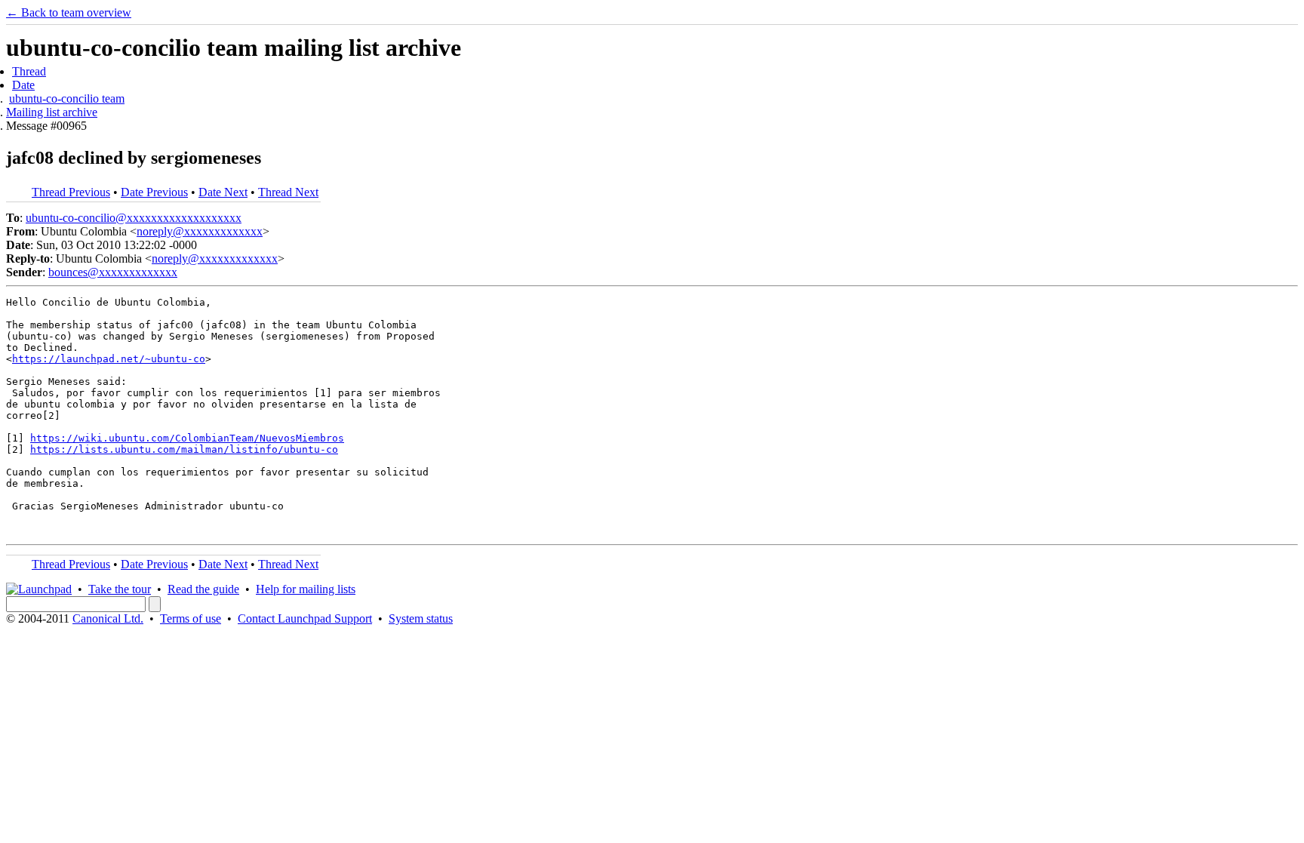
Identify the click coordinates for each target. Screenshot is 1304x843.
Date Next (223, 192)
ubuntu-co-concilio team (67, 98)
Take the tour (119, 589)
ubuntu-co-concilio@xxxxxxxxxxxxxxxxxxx (133, 217)
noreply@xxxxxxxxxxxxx (200, 231)
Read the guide (203, 589)
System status (421, 618)
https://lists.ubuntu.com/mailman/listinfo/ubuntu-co (184, 449)
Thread (29, 71)
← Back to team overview (68, 12)
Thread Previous (71, 192)
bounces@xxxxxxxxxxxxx (112, 272)
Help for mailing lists (305, 589)
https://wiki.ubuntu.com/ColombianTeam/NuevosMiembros (187, 438)
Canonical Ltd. (107, 618)
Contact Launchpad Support (305, 618)
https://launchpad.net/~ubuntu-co (108, 359)
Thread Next (288, 192)
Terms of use (190, 618)
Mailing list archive (51, 112)
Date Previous (154, 192)
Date (23, 84)
